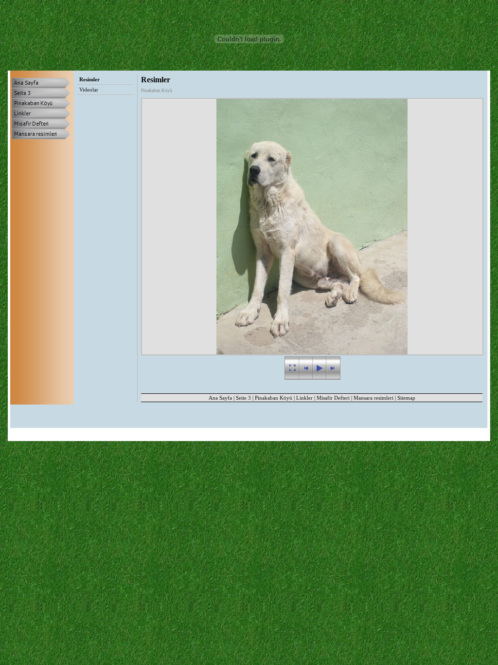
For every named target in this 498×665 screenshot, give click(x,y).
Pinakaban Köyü (273, 398)
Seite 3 (243, 398)
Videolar (88, 89)
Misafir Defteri (333, 398)
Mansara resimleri (373, 398)
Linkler (304, 398)
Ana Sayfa (220, 398)
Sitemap (406, 398)
